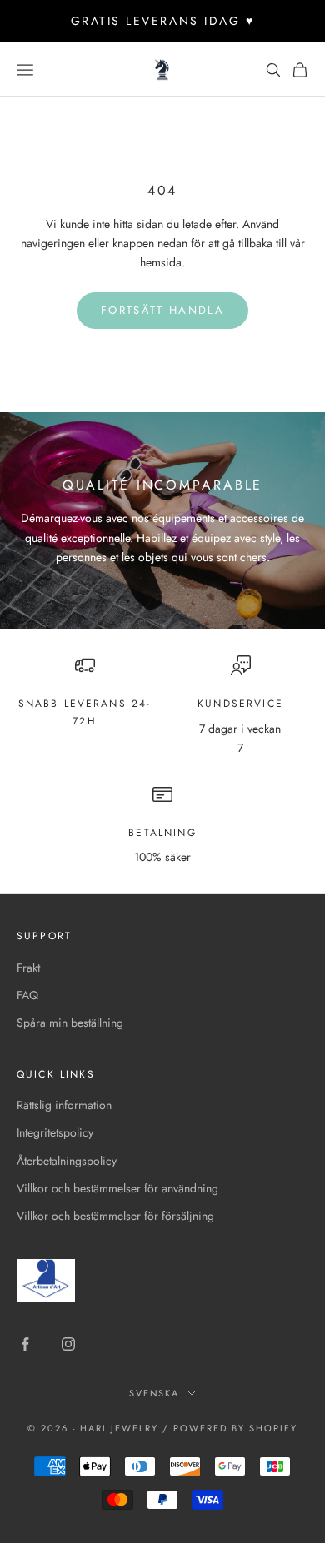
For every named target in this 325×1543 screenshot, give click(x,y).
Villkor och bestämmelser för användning (117, 1188)
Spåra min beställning (70, 1022)
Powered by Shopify (235, 1428)
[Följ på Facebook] (25, 1344)
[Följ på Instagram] (68, 1344)
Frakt (28, 967)
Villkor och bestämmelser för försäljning (115, 1215)
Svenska (154, 1393)
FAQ (27, 995)
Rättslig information (64, 1105)
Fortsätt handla (162, 310)
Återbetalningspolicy (67, 1160)
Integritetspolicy (55, 1132)
